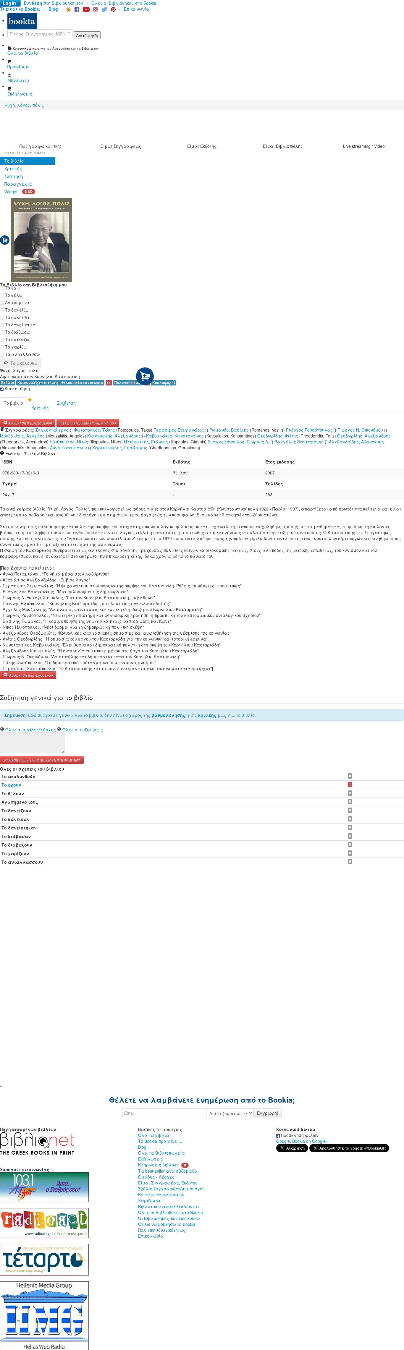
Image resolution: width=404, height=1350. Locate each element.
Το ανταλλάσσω (22, 354)
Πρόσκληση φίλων (299, 1135)
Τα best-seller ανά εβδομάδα (168, 1171)
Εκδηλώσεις (150, 1159)
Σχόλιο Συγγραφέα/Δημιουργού (171, 1189)
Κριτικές (13, 168)
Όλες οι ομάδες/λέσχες (30, 729)
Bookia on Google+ (310, 1141)
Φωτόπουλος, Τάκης (94, 430)
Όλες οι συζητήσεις (82, 729)
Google (283, 1141)
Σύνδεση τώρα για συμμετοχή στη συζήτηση (41, 759)
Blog (142, 1147)
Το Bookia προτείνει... (160, 1141)
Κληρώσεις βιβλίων (158, 1165)
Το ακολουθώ (24, 363)
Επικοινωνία (136, 9)
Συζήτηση (13, 176)
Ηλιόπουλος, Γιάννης (146, 442)
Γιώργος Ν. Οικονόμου (360, 430)
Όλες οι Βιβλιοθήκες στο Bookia (123, 3)
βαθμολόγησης (168, 715)
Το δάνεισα (16, 317)
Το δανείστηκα (20, 325)
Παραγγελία (18, 184)
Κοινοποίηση (17, 388)
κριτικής (207, 715)
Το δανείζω (16, 310)
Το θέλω (13, 295)
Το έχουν (11, 785)
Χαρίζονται (150, 1200)
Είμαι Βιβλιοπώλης (283, 146)
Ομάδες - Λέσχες (156, 1177)
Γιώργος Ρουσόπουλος (309, 430)
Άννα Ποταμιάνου (68, 447)
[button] (42, 759)
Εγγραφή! (267, 1113)
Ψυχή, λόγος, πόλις (24, 105)
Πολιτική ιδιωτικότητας (161, 1230)
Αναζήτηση (87, 35)
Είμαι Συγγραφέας (121, 146)
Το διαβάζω (16, 339)
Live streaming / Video (364, 146)
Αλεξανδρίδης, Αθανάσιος (356, 442)
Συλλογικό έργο (52, 430)
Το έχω (12, 288)
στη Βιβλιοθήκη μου (53, 3)
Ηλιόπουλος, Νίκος (69, 442)
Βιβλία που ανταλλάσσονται (168, 1206)
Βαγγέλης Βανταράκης (299, 442)
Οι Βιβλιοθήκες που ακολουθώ (169, 1218)
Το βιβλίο (14, 161)
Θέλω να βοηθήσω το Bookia (166, 1224)
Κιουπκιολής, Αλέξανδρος (114, 436)
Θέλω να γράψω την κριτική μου (88, 422)
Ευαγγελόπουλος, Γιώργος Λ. (238, 442)
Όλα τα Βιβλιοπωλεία (161, 1153)
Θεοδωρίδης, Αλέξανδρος (364, 436)
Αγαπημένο (16, 302)
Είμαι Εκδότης (201, 146)
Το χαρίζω (15, 347)
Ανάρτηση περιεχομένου (29, 422)
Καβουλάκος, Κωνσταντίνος (175, 436)
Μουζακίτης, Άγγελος (22, 436)
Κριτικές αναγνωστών (161, 1194)
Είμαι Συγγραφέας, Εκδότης (168, 1183)
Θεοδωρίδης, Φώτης (277, 436)
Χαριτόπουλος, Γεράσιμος (119, 447)
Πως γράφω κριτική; (40, 146)
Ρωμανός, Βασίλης (229, 430)
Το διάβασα (17, 332)
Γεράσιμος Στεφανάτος (178, 430)
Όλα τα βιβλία (153, 1135)
